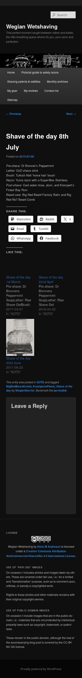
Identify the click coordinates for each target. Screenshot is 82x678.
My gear (12, 90)
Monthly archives (57, 81)
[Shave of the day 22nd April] (55, 295)
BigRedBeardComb (18, 386)
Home (11, 72)
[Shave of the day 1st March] (22, 295)
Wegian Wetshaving (32, 26)
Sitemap (12, 100)
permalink (60, 390)
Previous (13, 114)
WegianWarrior (25, 390)
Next (71, 114)
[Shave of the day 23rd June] (20, 337)
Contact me (51, 90)
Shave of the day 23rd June (18, 360)
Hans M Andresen (48, 546)
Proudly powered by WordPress (41, 669)
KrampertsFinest (44, 386)
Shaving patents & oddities (23, 81)
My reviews (31, 90)
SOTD (40, 382)
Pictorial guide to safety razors (40, 72)
